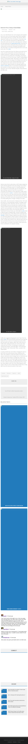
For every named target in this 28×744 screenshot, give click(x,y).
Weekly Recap (10, 31)
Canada (3, 373)
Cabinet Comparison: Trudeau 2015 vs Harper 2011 (14, 397)
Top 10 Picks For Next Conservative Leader (14, 391)
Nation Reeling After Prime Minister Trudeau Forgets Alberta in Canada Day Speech (16, 690)
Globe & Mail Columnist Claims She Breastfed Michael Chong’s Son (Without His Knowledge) (17, 706)
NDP (19, 373)
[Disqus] (14, 631)
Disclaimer (15, 742)
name (5, 339)
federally (2, 215)
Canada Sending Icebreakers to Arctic (14, 609)
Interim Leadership (5, 65)
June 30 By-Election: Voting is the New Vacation (14, 505)
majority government (15, 43)
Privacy (19, 742)
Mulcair (14, 373)
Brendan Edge (4, 29)
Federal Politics (4, 31)
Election (9, 373)
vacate (11, 192)
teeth (9, 49)
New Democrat (5, 376)
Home (2, 6)
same (23, 211)
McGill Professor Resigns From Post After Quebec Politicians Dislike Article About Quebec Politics (16, 712)
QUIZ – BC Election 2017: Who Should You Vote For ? (16, 695)
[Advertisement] (14, 671)
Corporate (10, 742)
